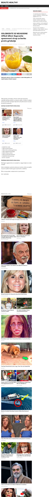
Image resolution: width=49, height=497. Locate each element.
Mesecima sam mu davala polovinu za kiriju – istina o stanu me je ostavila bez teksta (40, 34)
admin (11, 44)
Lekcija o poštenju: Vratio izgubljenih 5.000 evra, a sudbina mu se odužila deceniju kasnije (40, 24)
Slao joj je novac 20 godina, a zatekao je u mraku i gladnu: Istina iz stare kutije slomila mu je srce (40, 29)
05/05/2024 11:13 (6, 44)
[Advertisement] (16, 19)
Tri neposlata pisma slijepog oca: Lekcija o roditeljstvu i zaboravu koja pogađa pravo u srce (40, 15)
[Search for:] (42, 8)
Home (2, 5)
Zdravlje (6, 5)
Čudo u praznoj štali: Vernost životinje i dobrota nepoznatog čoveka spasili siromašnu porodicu (40, 20)
